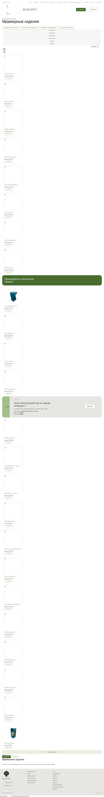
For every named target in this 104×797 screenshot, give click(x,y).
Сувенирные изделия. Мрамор (48, 27)
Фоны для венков (31, 782)
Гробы (29, 773)
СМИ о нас (92, 2)
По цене (52, 41)
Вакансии (99, 2)
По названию (52, 35)
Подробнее (90, 406)
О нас (30, 2)
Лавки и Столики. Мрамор (11, 27)
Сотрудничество (44, 2)
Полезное (52, 2)
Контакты (86, 2)
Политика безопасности (58, 786)
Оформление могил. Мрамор (29, 27)
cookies (9, 796)
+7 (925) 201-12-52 (9, 782)
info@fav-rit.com (8, 785)
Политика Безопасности (75, 2)
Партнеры (36, 2)
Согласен (27, 796)
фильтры (94, 46)
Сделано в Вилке (98, 793)
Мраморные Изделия (32, 780)
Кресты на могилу (31, 778)
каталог (82, 9)
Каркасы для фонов (32, 775)
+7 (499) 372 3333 (6, 2)
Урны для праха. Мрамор (66, 27)
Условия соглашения (62, 2)
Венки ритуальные (31, 771)
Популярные (52, 30)
